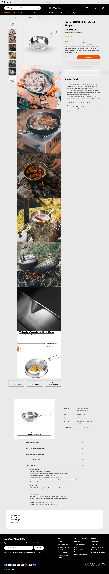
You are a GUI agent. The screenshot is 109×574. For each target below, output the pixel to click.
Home (10, 18)
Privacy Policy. (38, 552)
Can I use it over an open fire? (35, 454)
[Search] (38, 8)
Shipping (67, 32)
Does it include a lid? (32, 465)
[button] (68, 36)
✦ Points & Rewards (102, 2)
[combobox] (22, 8)
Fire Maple (12, 569)
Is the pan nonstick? (32, 442)
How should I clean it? (33, 460)
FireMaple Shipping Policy (41, 502)
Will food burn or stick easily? (35, 448)
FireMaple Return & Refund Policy (44, 504)
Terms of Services (27, 552)
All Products (18, 18)
